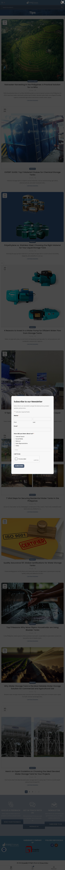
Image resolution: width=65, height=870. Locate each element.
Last (34, 422)
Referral (18, 441)
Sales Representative (22, 443)
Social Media (19, 439)
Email (16, 426)
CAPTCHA (17, 454)
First (15, 422)
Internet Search (20, 436)
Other (17, 445)
